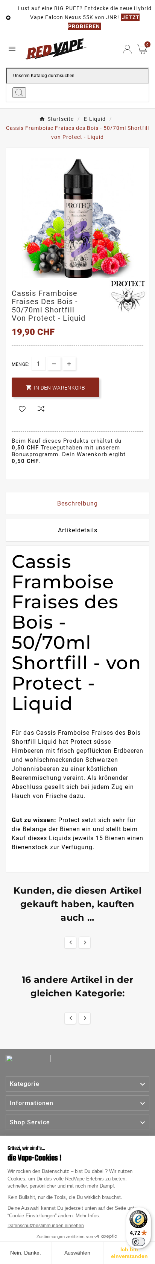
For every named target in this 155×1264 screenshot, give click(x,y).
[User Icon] (127, 49)
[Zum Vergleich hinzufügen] (41, 409)
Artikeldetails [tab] (77, 530)
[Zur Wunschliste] (22, 409)
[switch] (138, 1242)
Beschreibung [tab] (77, 503)
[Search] (19, 92)
